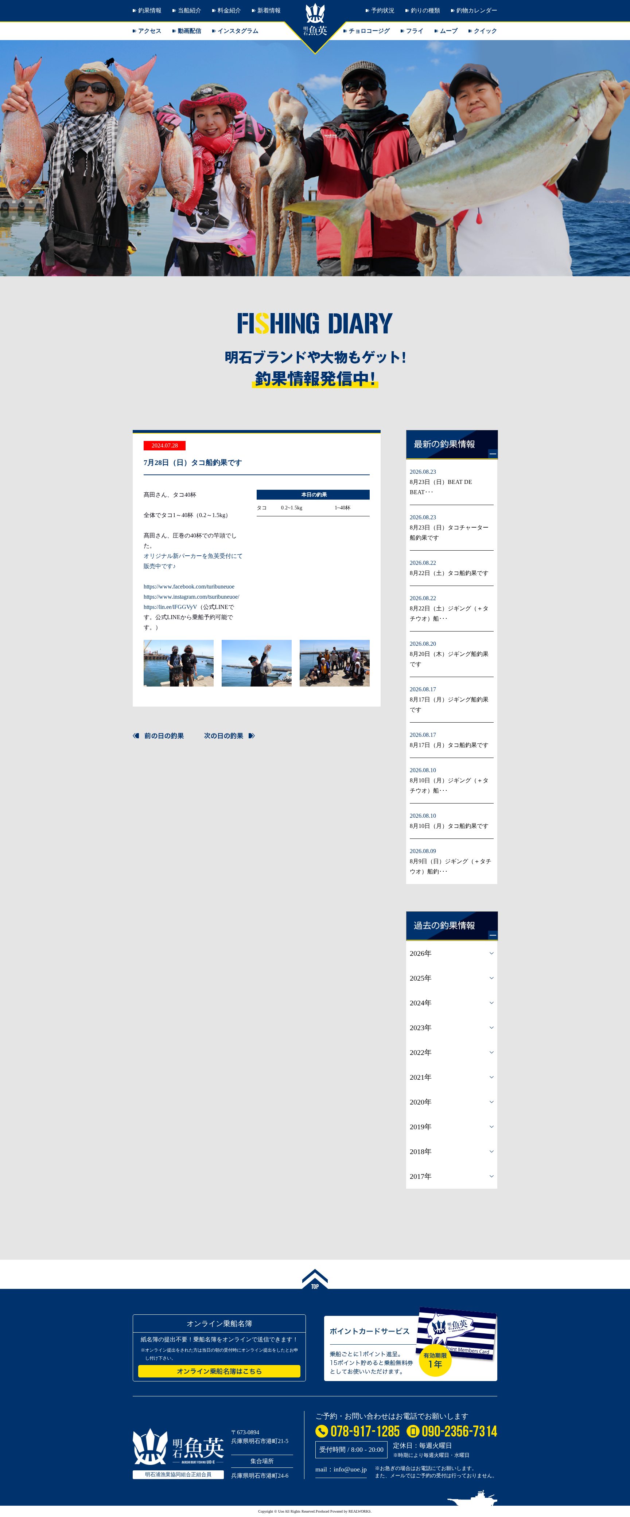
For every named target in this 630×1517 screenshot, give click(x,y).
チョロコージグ (369, 31)
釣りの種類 (425, 10)
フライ (415, 31)
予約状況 (382, 10)
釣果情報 (150, 10)
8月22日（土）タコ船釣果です (449, 573)
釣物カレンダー (476, 10)
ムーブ (449, 31)
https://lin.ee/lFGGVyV (170, 607)
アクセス (150, 31)
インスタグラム (238, 31)
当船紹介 (189, 10)
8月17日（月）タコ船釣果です (449, 745)
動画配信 (189, 31)
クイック (485, 31)
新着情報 (269, 10)
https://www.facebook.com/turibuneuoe (189, 586)
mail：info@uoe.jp (341, 1469)
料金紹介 (229, 10)
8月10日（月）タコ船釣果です (449, 826)
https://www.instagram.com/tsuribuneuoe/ (191, 597)
